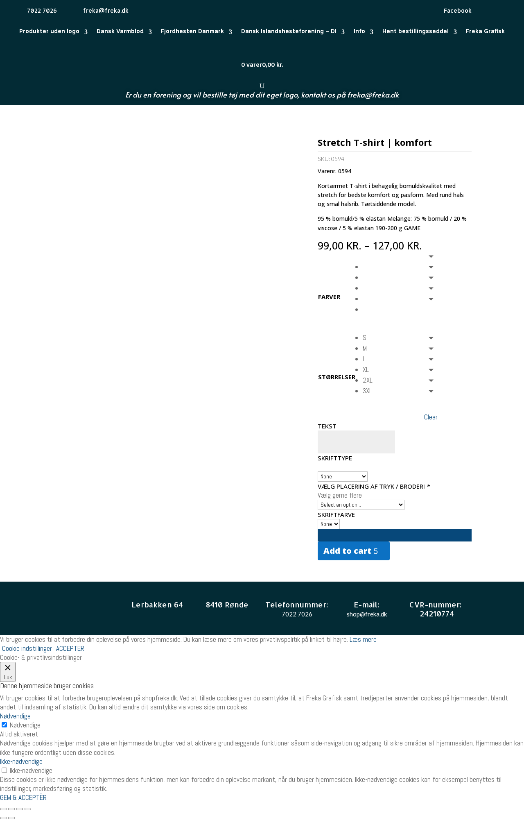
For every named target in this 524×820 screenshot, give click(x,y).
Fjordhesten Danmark (192, 32)
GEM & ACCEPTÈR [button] (23, 797)
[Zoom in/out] (28, 809)
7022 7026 (297, 614)
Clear (431, 416)
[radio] (400, 266)
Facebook (458, 10)
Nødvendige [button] (15, 715)
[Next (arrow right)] (11, 818)
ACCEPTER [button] (70, 648)
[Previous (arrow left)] (3, 818)
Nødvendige (25, 724)
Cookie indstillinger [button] (27, 648)
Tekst (327, 426)
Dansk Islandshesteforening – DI (289, 32)
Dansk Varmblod (120, 32)
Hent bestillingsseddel (415, 32)
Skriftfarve (336, 514)
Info (359, 32)
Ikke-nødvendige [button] (21, 761)
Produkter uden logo (49, 32)
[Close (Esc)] (3, 809)
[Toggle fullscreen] (19, 809)
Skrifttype (335, 458)
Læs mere (363, 639)
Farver (329, 296)
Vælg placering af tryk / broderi (374, 486)
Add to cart (347, 550)
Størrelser (336, 377)
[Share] (11, 809)
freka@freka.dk (373, 94)
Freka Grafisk (485, 32)
